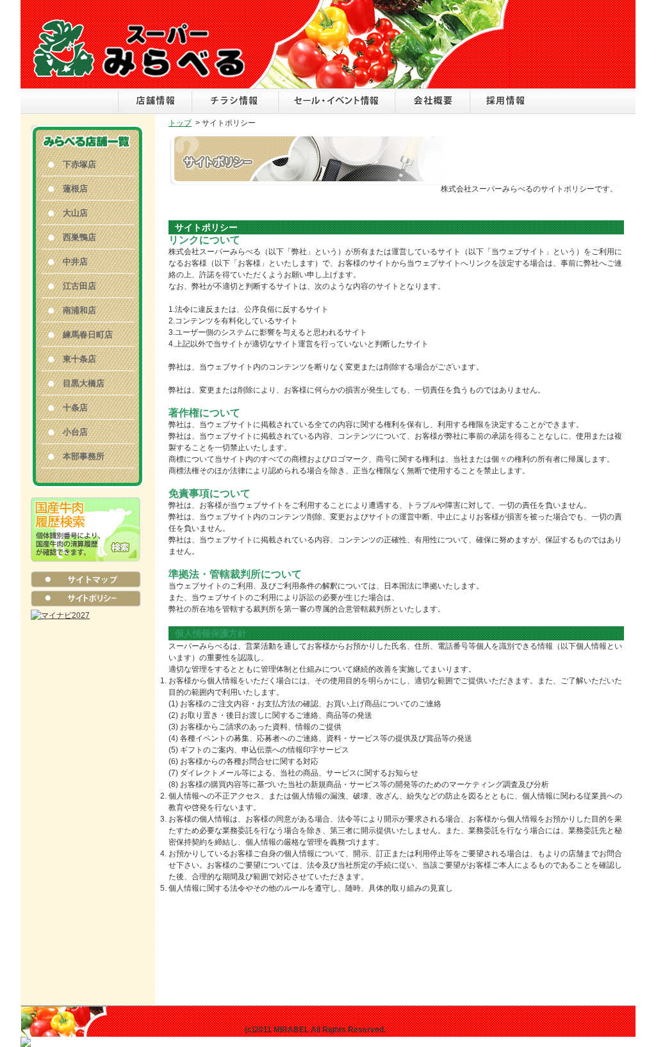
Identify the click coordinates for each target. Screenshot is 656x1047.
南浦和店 (79, 310)
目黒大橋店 (83, 383)
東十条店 (79, 359)
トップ (180, 122)
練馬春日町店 (88, 334)
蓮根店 (75, 188)
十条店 (75, 407)
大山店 (75, 213)
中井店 (75, 261)
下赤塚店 (79, 164)
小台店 (75, 432)
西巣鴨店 (79, 237)
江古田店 (79, 286)
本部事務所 (83, 456)
